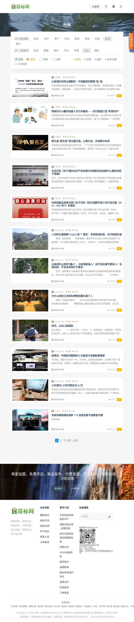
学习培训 (44, 531)
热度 (88, 59)
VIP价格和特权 (66, 554)
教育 (77, 38)
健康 (46, 50)
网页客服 (23, 606)
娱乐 (18, 43)
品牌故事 (64, 567)
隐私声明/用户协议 (67, 574)
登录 (96, 6)
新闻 (107, 38)
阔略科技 (32, 606)
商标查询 (49, 606)
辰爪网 (109, 606)
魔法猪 (116, 606)
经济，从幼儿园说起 (62, 326)
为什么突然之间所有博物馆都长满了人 (72, 296)
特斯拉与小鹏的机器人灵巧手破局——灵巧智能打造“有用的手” (85, 111)
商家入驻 (44, 536)
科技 (97, 38)
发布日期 (112, 59)
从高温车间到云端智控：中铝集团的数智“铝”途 (76, 81)
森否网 (71, 606)
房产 (56, 38)
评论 (66, 50)
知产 (46, 38)
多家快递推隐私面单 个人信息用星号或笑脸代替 (77, 415)
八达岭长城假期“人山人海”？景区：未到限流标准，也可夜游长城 (86, 234)
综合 (78, 59)
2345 (95, 606)
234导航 (14, 606)
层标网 (64, 606)
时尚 (67, 38)
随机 (99, 59)
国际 (96, 50)
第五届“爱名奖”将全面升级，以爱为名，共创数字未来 (80, 141)
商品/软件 (45, 526)
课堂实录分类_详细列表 (66, 526)
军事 (76, 50)
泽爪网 (102, 606)
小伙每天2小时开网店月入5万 (67, 385)
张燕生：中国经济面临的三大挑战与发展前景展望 (78, 355)
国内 (56, 50)
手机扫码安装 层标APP (66, 517)
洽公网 (57, 606)
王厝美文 (88, 606)
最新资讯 (44, 515)
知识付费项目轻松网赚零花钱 (66, 537)
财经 (87, 38)
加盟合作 (64, 582)
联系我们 (58, 489)
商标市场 (44, 520)
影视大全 (125, 606)
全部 (36, 38)
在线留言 (64, 587)
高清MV (78, 606)
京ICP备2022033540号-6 (102, 616)
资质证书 (64, 547)
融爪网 (40, 606)
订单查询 (75, 489)
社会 (86, 50)
